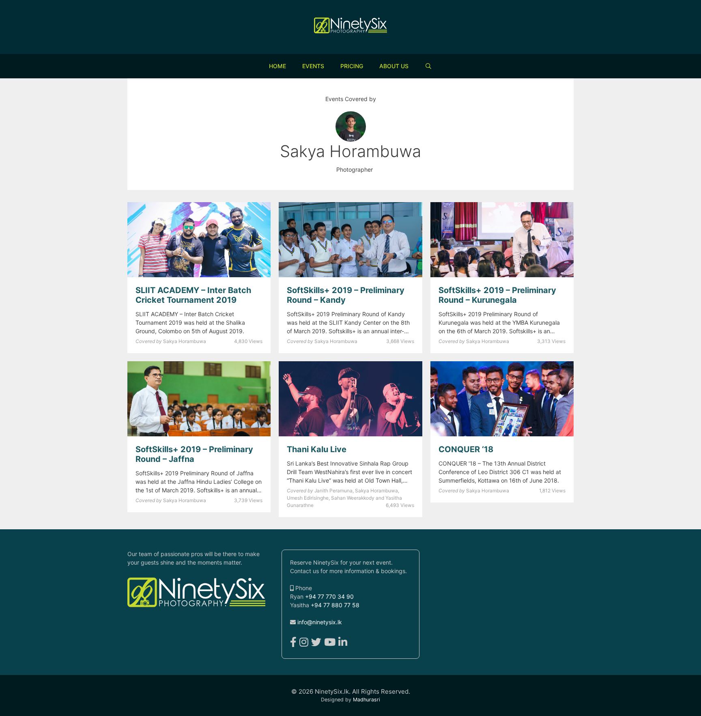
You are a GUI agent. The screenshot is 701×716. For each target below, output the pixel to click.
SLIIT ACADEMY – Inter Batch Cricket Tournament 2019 (193, 295)
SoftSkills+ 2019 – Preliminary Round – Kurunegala (497, 295)
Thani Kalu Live (316, 449)
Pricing (351, 66)
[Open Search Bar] (428, 66)
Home (277, 66)
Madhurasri (366, 700)
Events (313, 66)
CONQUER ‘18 (466, 449)
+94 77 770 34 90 (329, 596)
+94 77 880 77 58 (335, 605)
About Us (394, 66)
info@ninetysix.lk (319, 622)
